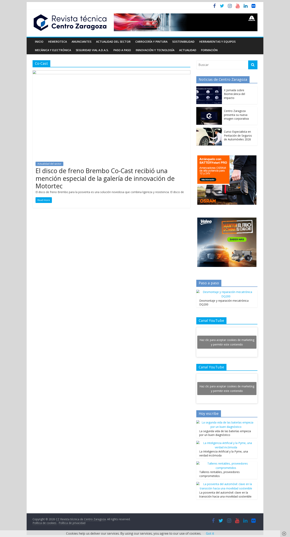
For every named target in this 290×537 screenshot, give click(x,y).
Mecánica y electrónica (53, 50)
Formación (209, 50)
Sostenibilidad (183, 41)
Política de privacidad (72, 523)
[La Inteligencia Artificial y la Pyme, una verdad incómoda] (225, 443)
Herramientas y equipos (217, 41)
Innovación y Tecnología (155, 50)
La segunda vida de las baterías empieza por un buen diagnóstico (225, 433)
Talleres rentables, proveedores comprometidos (219, 474)
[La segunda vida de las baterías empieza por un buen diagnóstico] (225, 422)
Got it (210, 533)
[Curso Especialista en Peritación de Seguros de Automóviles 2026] (209, 130)
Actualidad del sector (113, 41)
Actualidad (187, 50)
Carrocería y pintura (151, 41)
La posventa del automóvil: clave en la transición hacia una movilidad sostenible (225, 494)
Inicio (39, 41)
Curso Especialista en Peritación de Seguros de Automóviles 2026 (238, 135)
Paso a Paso (122, 50)
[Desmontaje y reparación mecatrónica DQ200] (225, 292)
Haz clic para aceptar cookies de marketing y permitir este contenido (226, 342)
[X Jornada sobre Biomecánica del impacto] (209, 88)
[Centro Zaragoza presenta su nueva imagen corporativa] (209, 109)
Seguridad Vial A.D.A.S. (92, 50)
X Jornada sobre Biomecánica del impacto (234, 94)
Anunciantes (81, 41)
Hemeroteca (57, 41)
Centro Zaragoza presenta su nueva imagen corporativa (236, 114)
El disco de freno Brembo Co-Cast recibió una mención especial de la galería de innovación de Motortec (105, 178)
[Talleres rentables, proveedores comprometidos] (225, 463)
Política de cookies (45, 523)
